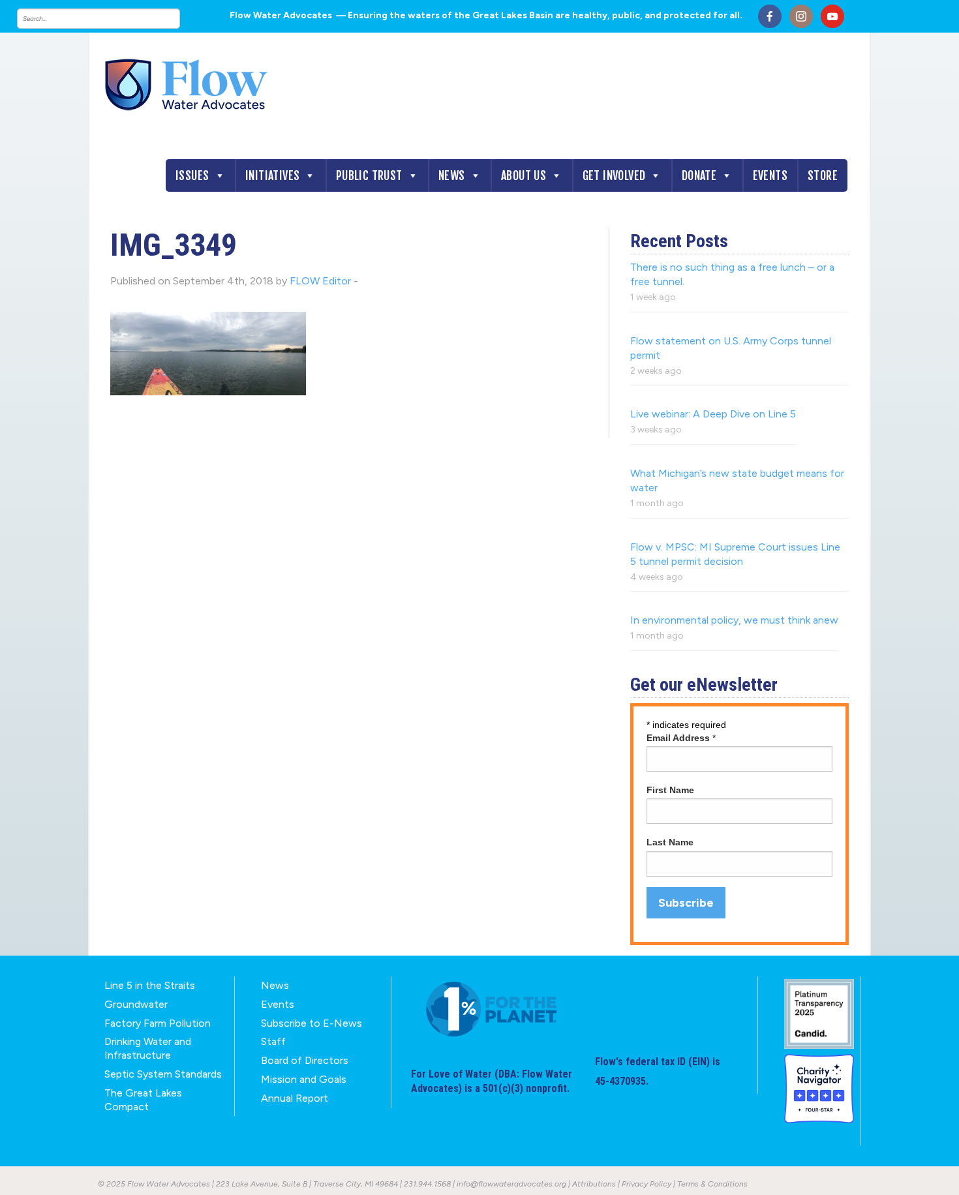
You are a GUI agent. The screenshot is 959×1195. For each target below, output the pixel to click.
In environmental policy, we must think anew (734, 620)
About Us (523, 175)
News (451, 175)
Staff (273, 1041)
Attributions (594, 1183)
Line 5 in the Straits (149, 985)
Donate (699, 175)
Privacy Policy (646, 1183)
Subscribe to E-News (311, 1023)
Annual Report (294, 1098)
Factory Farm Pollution (157, 1023)
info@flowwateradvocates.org (511, 1183)
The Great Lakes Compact (143, 1100)
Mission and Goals (303, 1079)
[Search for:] (111, 18)
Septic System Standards (163, 1074)
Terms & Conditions (712, 1183)
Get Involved (614, 175)
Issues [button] (192, 175)
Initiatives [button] (272, 175)
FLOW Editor (320, 281)
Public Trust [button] (369, 175)
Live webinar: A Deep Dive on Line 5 (713, 414)
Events (770, 175)
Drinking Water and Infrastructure (147, 1048)
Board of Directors (304, 1060)
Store (823, 175)
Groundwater (136, 1004)
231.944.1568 (427, 1183)
